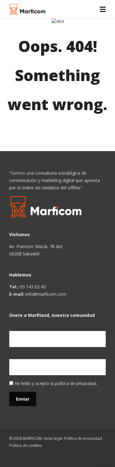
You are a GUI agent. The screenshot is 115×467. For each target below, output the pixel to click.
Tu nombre (20, 327)
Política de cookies (25, 445)
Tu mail (16, 355)
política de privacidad (75, 383)
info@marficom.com (45, 294)
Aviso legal (53, 438)
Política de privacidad (83, 438)
